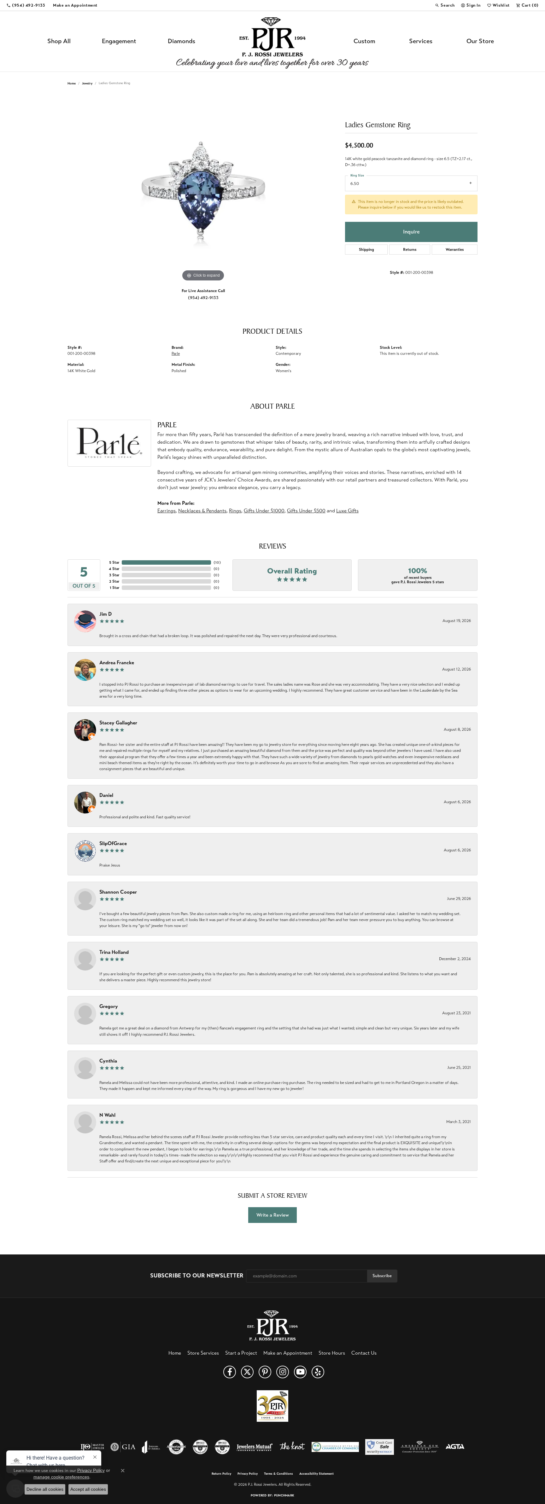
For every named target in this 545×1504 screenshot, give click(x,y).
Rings (235, 511)
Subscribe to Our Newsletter (196, 1275)
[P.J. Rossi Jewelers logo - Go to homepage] (272, 41)
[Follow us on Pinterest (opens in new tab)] (265, 1372)
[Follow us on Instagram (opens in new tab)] (282, 1372)
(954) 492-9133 (203, 297)
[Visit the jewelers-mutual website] (255, 1447)
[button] (444, 5)
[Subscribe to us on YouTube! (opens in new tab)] (300, 1372)
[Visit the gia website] (123, 1447)
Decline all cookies (44, 1489)
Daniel (106, 795)
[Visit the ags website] (419, 1447)
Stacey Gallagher (118, 723)
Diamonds (181, 41)
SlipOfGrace (113, 843)
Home (71, 83)
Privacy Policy (247, 1473)
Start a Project (241, 1353)
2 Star (114, 581)
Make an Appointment (287, 1353)
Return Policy (221, 1473)
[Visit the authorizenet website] (176, 1447)
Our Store (480, 41)
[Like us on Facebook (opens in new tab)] (229, 1372)
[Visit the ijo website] (92, 1447)
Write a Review (272, 1215)
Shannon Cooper (118, 892)
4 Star (114, 569)
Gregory (108, 1006)
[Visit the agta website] (455, 1447)
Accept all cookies (88, 1489)
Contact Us (364, 1353)
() (217, 562)
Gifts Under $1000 (264, 511)
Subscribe (382, 1275)
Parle (176, 353)
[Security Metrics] (379, 1447)
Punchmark (284, 1495)
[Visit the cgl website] (222, 1447)
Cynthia (108, 1061)
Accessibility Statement (316, 1473)
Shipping (366, 249)
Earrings (166, 511)
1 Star (114, 587)
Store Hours (332, 1353)
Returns (410, 249)
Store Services (203, 1353)
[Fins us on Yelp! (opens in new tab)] (318, 1372)
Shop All (59, 41)
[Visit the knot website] (292, 1447)
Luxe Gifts (347, 511)
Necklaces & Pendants (202, 511)
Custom (364, 41)
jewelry (87, 83)
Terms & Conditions (278, 1473)
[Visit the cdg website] (200, 1447)
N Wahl (107, 1115)
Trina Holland (114, 952)
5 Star (114, 562)
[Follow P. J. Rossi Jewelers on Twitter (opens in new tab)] (247, 1372)
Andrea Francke (116, 663)
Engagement (119, 41)
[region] (203, 188)
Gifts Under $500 (306, 511)
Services (420, 41)
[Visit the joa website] (151, 1447)
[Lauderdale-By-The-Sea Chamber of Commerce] (335, 1447)
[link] (25, 5)
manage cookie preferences (61, 1476)
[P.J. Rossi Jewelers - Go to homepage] (272, 1325)
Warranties (455, 249)
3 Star (114, 575)
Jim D (105, 614)
